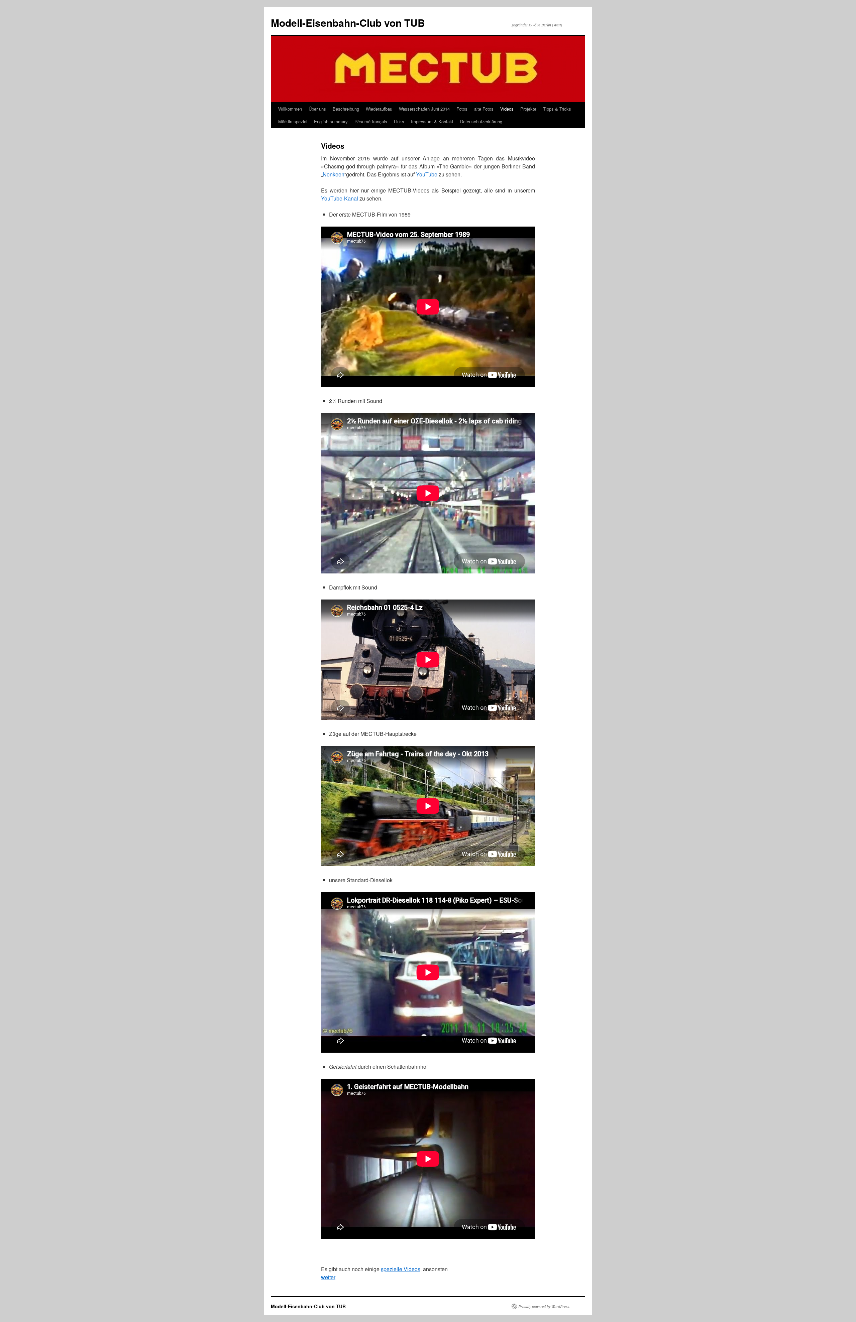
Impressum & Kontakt (432, 121)
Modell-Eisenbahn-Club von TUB (348, 22)
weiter (328, 1277)
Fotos (461, 109)
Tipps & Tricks (557, 109)
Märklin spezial (292, 121)
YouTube (426, 174)
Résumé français (370, 121)
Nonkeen (333, 174)
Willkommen (290, 109)
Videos (507, 109)
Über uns (317, 109)
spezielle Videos (400, 1269)
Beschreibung (346, 109)
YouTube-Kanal (339, 198)
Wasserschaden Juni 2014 (424, 109)
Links (399, 121)
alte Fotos (484, 109)
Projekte (528, 109)
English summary (331, 121)
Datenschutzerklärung (481, 121)
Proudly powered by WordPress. (544, 1306)
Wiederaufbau (379, 109)
